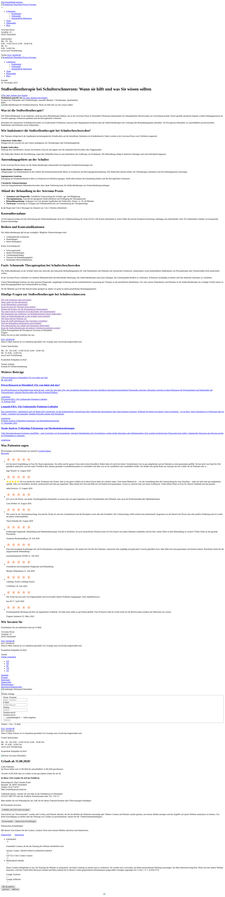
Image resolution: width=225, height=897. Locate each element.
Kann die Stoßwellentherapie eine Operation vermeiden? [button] (24, 321)
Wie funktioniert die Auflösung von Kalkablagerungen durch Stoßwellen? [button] (31, 314)
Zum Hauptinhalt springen (12, 2)
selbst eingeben (29, 717)
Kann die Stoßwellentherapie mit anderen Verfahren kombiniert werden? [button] (31, 328)
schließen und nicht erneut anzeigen (15, 810)
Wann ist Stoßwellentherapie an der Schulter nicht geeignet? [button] (25, 316)
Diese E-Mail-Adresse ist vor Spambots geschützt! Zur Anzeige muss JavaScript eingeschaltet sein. (41, 646)
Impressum (5, 680)
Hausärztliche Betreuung (21, 18)
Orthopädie (16, 16)
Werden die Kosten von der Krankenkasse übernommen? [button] (24, 309)
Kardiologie (16, 14)
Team (8, 21)
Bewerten (5, 453)
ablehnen (15, 889)
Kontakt (4, 677)
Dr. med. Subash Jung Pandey (35, 98)
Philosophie (11, 23)
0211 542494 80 (14, 55)
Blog (8, 25)
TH (7, 668)
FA (7, 671)
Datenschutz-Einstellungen (25, 821)
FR (7, 664)
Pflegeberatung (7, 684)
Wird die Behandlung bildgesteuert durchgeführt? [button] (21, 323)
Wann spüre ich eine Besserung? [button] (14, 302)
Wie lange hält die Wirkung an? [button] (14, 318)
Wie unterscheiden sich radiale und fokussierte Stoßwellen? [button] (25, 325)
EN (7, 661)
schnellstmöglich (13, 717)
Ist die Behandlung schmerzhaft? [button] (14, 304)
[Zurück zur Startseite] (18, 4)
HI (7, 666)
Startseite (4, 675)
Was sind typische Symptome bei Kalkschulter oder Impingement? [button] (28, 311)
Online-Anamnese (8, 657)
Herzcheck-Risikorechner (11, 687)
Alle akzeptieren (8, 887)
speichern (5, 889)
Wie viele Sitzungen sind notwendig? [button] (16, 300)
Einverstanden (7, 821)
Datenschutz (6, 682)
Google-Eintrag (44, 451)
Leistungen (10, 11)
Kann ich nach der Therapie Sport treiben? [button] (18, 307)
